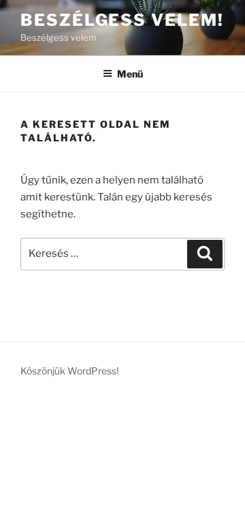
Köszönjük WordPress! (69, 370)
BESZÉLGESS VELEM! (122, 20)
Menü (130, 74)
